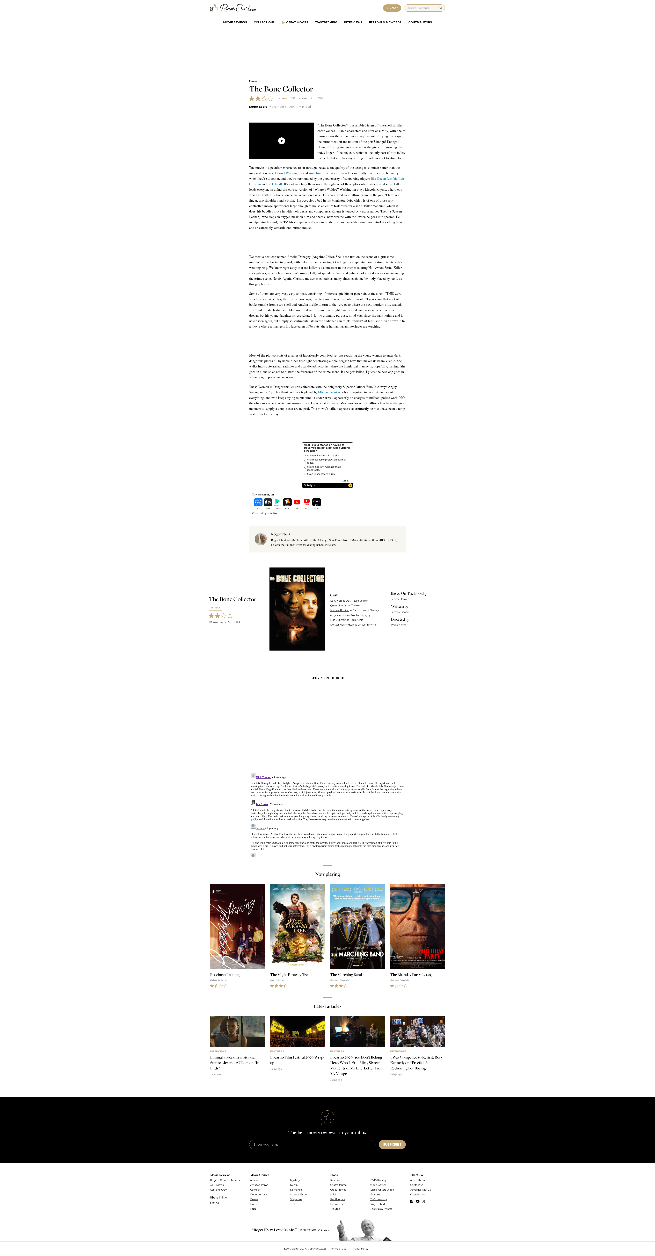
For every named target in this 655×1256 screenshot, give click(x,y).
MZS (333, 1194)
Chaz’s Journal (338, 1185)
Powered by (259, 513)
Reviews (253, 81)
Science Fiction (299, 1194)
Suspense (296, 1199)
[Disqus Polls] (327, 728)
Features (375, 1194)
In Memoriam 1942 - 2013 (315, 1229)
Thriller (294, 1204)
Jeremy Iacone (400, 612)
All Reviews (217, 1185)
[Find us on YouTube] (418, 1201)
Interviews (353, 22)
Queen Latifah (387, 178)
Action (254, 1180)
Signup (392, 8)
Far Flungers (337, 1199)
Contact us (416, 1185)
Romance (296, 1189)
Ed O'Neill (274, 184)
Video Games (378, 1185)
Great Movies (297, 22)
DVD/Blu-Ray (378, 1180)
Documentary (258, 1194)
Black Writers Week (382, 1189)
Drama (282, 98)
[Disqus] (327, 814)
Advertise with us (420, 1189)
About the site (418, 1180)
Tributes (335, 1208)
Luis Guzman (338, 619)
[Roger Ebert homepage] (233, 8)
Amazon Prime (259, 1185)
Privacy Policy (360, 1248)
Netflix (294, 1185)
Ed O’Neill (336, 600)
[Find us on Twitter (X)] (423, 1201)
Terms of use (338, 1248)
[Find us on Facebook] (411, 1201)
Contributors (420, 22)
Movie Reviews (235, 22)
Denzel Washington (288, 173)
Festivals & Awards (385, 22)
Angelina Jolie (319, 173)
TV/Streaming (326, 22)
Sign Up (215, 1202)
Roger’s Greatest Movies (225, 1180)
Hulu (253, 1208)
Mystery (295, 1180)
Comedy (255, 1189)
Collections (264, 22)
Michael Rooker (329, 392)
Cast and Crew (218, 1189)
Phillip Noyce (398, 625)
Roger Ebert (258, 106)
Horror (254, 1204)
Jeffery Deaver (400, 599)
